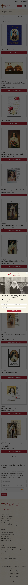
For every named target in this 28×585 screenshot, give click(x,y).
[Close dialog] (27, 273)
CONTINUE (14, 310)
